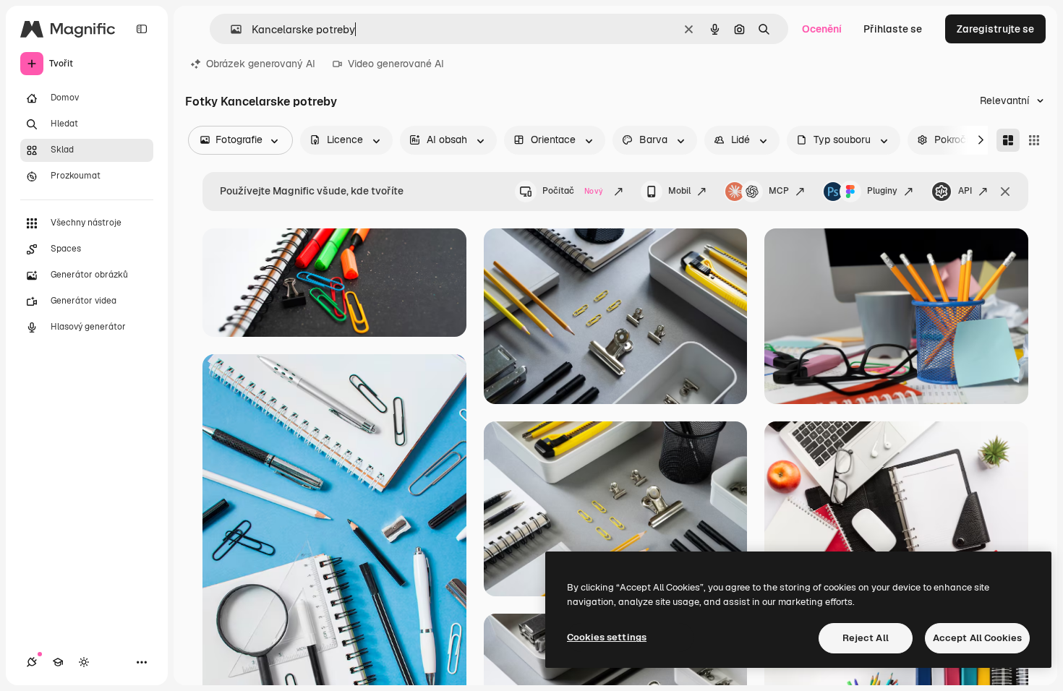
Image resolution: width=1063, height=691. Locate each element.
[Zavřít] (1005, 191)
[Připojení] (31, 662)
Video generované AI (396, 63)
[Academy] (57, 662)
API (965, 191)
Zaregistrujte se (995, 28)
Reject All (865, 638)
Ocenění (822, 28)
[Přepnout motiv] (83, 662)
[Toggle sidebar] (141, 28)
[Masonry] (1008, 140)
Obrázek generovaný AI (260, 63)
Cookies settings (606, 637)
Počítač (572, 191)
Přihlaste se (892, 28)
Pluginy (882, 191)
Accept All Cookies (977, 638)
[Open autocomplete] (230, 29)
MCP (779, 191)
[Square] (1034, 140)
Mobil (679, 191)
